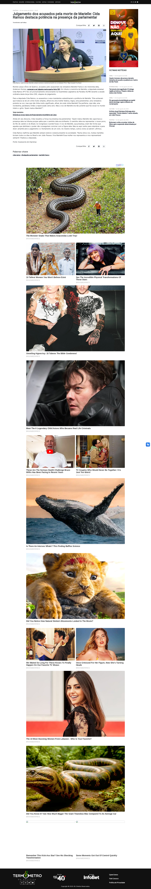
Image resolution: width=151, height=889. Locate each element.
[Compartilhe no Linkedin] (99, 25)
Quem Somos (113, 875)
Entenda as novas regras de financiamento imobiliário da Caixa (34, 115)
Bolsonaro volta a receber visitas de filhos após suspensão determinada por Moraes (122, 124)
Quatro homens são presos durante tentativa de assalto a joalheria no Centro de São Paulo (123, 80)
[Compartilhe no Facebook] (89, 25)
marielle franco (44, 155)
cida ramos (17, 155)
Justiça (44, 2)
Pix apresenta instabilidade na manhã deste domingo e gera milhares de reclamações (122, 102)
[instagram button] (133, 2)
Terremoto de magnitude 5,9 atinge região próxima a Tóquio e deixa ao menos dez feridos (121, 91)
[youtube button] (137, 2)
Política (15, 2)
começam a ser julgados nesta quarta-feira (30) (43, 89)
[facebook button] (131, 2)
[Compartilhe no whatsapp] (104, 25)
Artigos (57, 2)
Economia (51, 2)
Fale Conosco (114, 878)
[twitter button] (135, 2)
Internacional (30, 2)
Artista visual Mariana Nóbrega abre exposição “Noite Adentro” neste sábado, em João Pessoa (123, 113)
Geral (111, 75)
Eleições (21, 2)
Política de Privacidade (117, 882)
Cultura (38, 2)
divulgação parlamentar (29, 155)
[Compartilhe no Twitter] (94, 25)
